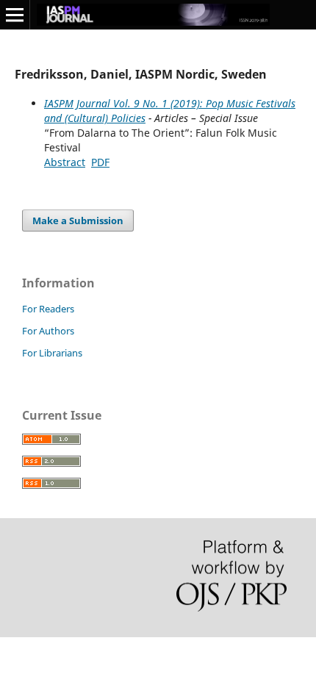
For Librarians (52, 352)
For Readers (48, 308)
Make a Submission (77, 220)
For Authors (48, 330)
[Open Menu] (14, 14)
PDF (100, 162)
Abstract (64, 162)
